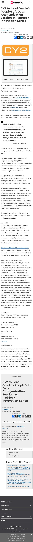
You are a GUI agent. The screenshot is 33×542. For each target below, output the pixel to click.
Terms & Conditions (15, 526)
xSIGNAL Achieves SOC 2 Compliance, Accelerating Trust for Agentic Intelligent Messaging (18, 474)
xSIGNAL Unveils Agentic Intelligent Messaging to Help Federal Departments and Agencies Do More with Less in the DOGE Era (19, 481)
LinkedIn (4, 341)
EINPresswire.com (22, 98)
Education (20, 426)
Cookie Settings (16, 531)
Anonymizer (15, 107)
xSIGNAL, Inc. (5, 30)
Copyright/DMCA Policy (9, 528)
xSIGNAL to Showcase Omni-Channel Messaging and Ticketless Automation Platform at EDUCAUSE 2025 (18, 468)
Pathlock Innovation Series (20, 110)
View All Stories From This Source (18, 486)
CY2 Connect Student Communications (15, 248)
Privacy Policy (24, 528)
